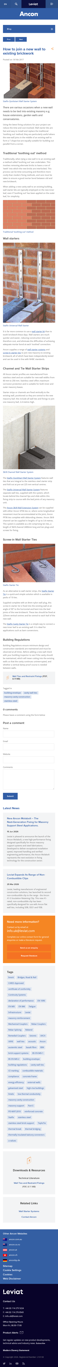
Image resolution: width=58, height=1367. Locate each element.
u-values (12, 1141)
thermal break (14, 1129)
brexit (11, 977)
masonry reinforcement (19, 1018)
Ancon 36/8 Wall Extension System (22, 508)
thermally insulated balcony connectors (26, 1135)
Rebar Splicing (14, 1030)
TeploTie (42, 1123)
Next (21, 39)
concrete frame (30, 1076)
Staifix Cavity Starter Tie (17, 624)
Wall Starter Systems (29, 1211)
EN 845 (11, 1006)
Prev (9, 39)
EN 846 (22, 1006)
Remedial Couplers (17, 1036)
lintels (11, 1094)
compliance (13, 1076)
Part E (30, 1106)
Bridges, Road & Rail (27, 977)
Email (5, 741)
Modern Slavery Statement (16, 1350)
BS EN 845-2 (13, 1059)
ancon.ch (13, 1255)
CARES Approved (16, 983)
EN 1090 (41, 1001)
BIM (42, 1047)
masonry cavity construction (17, 697)
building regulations (17, 1065)
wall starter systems (36, 349)
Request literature (29, 956)
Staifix (11, 1117)
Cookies (7, 1274)
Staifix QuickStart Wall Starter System (24, 478)
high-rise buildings (35, 1088)
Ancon (43, 1041)
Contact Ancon (29, 1217)
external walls (34, 1082)
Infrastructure (14, 1012)
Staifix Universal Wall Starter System (23, 490)
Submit (10, 796)
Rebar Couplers (38, 1024)
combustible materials (33, 1071)
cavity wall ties (30, 693)
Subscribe (40, 1343)
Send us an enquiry (29, 948)
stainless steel (10, 701)
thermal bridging (32, 1129)
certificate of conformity (19, 989)
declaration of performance (21, 1001)
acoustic (32, 1041)
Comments (8, 767)
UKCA (42, 1036)
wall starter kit (38, 331)
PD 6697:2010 (14, 1111)
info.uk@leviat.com (21, 931)
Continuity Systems (17, 995)
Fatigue (32, 1006)
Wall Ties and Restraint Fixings (27, 676)
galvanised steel (15, 1088)
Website (6, 754)
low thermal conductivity (29, 1094)
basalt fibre (31, 1047)
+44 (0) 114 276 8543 (14, 1312)
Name (5, 728)
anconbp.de (14, 1260)
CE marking (13, 1071)
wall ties (20, 1041)
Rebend (28, 1030)
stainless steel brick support (21, 1123)
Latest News (11, 808)
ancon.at (13, 1250)
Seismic (33, 1036)
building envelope (12, 693)
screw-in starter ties (12, 353)
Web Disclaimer (12, 1278)
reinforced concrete (34, 1111)
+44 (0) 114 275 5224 (14, 1308)
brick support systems (18, 1053)
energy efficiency (16, 1082)
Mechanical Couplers (18, 1024)
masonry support (16, 1106)
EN (5, 4)
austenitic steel (15, 1047)
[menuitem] (4, 1363)
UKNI (10, 1041)
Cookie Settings (12, 1270)
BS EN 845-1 (37, 1053)
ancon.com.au (15, 1239)
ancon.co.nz (14, 1244)
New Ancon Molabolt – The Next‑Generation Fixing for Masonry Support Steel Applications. (27, 822)
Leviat (27, 1012)
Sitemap (7, 1266)
